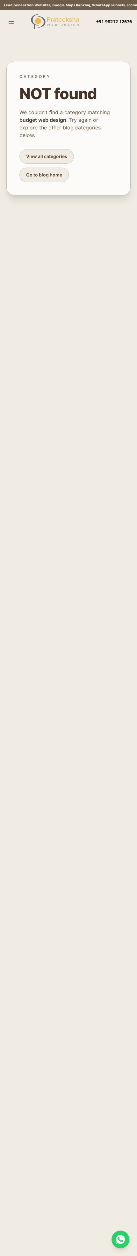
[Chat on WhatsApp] (120, 1239)
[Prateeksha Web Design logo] (56, 21)
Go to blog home (44, 174)
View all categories (46, 156)
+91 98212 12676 (114, 21)
